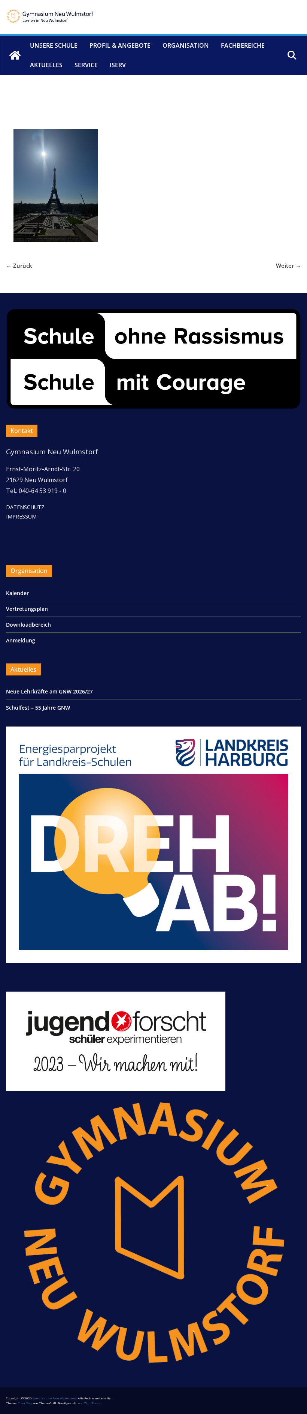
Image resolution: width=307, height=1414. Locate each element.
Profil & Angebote (120, 45)
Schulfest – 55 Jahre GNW (38, 707)
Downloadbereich (28, 624)
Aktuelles (46, 65)
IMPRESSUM (21, 516)
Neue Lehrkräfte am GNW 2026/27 (49, 691)
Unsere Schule (53, 45)
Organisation (185, 45)
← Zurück (19, 265)
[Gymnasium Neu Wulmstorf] (15, 55)
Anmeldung (20, 640)
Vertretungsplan (27, 608)
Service (86, 65)
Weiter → (288, 265)
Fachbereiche (243, 45)
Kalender (17, 593)
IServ (118, 65)
